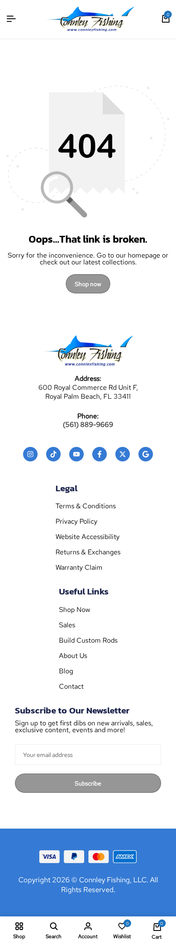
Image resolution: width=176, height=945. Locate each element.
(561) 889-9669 (88, 424)
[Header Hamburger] (11, 19)
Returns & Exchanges (88, 552)
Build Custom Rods (88, 640)
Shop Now (74, 609)
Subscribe (88, 783)
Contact (71, 686)
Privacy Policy (76, 521)
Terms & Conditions (86, 506)
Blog (66, 671)
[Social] (30, 454)
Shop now (88, 284)
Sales (67, 625)
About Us (73, 655)
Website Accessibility (88, 536)
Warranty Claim (79, 567)
